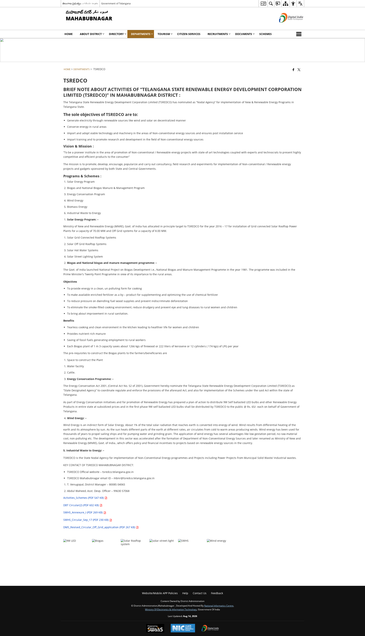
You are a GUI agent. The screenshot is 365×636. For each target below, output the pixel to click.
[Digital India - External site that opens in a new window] (286, 26)
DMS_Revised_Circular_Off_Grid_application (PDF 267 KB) (99, 527)
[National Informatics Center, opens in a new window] (183, 628)
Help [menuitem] (185, 593)
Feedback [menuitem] (217, 593)
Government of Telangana (116, 3)
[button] (299, 34)
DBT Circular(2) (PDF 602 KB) (81, 505)
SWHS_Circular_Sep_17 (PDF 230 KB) (86, 520)
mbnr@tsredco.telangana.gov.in (134, 478)
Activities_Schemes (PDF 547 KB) (84, 498)
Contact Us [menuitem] (199, 593)
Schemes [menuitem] (265, 34)
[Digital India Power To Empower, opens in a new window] (210, 628)
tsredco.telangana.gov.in (118, 472)
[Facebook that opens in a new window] (293, 69)
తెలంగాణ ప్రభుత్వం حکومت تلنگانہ (80, 3)
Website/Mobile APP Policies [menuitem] (160, 593)
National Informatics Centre (218, 605)
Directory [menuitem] (116, 34)
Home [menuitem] (68, 34)
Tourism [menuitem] (164, 34)
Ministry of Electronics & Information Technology (171, 609)
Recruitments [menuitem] (218, 34)
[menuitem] (263, 3)
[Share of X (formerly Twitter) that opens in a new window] (299, 69)
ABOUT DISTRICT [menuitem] (91, 34)
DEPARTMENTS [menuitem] (140, 34)
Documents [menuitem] (243, 34)
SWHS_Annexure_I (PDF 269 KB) (83, 512)
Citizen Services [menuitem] (188, 34)
